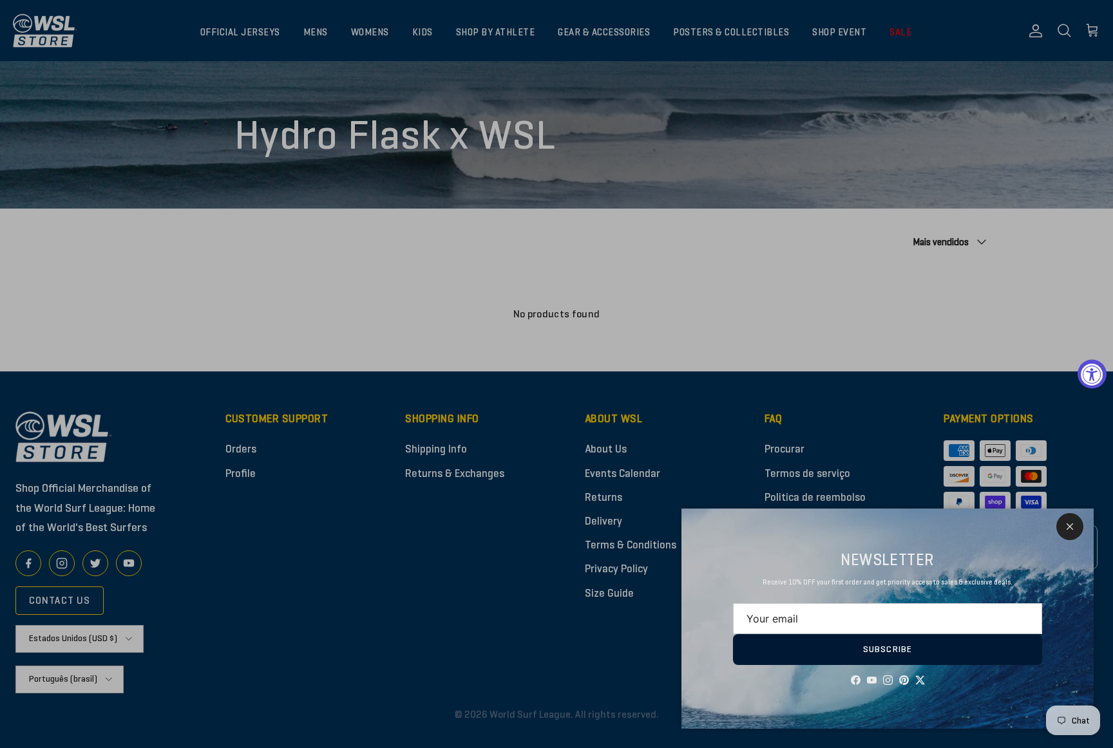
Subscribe (887, 649)
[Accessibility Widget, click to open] (1092, 374)
